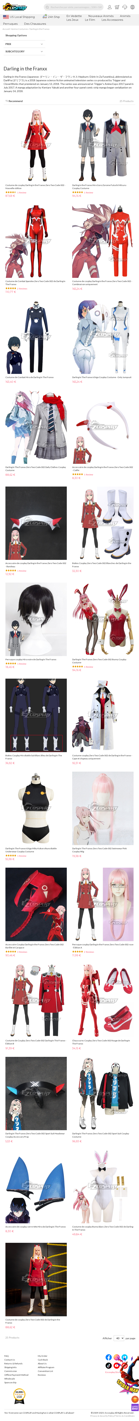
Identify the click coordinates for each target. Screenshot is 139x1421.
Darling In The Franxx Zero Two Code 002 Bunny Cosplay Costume (99, 661)
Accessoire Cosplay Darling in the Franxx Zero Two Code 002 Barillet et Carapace (34, 946)
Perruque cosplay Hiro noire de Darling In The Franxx (30, 659)
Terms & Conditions (125, 1416)
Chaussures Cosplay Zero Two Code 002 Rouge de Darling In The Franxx (101, 1042)
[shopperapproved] (19, 1396)
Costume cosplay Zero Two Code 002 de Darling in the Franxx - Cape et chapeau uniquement (102, 757)
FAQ (6, 1356)
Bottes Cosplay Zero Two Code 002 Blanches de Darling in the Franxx (101, 565)
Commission (10, 1371)
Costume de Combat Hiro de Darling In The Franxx (29, 377)
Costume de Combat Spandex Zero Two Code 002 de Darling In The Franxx (35, 283)
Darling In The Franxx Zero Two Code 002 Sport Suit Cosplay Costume (100, 1135)
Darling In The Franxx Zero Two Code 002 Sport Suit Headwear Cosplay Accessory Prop (35, 1135)
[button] (125, 7)
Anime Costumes (20, 29)
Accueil (6, 29)
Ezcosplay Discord (114, 1372)
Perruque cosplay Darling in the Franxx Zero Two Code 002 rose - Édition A (102, 946)
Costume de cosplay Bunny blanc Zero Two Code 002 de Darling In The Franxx (102, 1228)
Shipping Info (10, 1367)
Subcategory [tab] (14, 51)
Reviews (42, 1375)
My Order (42, 1356)
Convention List (45, 1371)
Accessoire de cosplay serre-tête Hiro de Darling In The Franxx (35, 1226)
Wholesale (9, 1378)
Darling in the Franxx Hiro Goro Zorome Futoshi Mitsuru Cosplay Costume (99, 187)
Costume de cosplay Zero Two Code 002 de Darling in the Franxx (32, 1321)
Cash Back (43, 1359)
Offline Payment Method (16, 1375)
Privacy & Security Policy (102, 1416)
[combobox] (74, 7)
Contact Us (9, 1359)
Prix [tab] (8, 43)
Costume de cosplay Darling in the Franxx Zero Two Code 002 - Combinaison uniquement (102, 283)
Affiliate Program (46, 1367)
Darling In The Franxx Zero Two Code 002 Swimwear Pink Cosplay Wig (99, 850)
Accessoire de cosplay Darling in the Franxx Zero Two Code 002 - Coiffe (102, 469)
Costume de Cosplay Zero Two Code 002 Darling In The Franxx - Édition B (35, 1042)
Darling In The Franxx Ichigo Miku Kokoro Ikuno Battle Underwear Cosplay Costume (31, 850)
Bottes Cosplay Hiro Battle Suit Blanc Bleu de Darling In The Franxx (33, 757)
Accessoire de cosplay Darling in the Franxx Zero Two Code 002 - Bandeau (35, 565)
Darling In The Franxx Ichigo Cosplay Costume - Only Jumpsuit (101, 377)
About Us (42, 1363)
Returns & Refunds (13, 1363)
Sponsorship (10, 1382)
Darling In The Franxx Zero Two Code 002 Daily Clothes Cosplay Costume (35, 469)
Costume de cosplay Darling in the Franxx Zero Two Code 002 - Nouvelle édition (35, 187)
